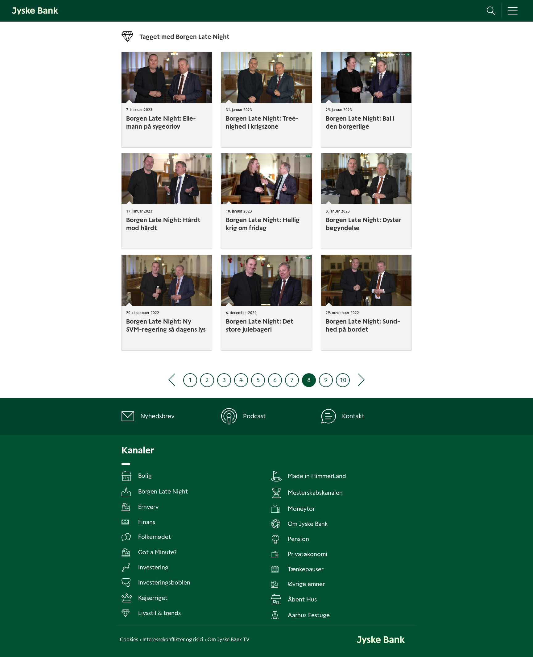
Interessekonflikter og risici (173, 639)
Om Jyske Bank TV (229, 639)
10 (343, 380)
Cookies (129, 639)
